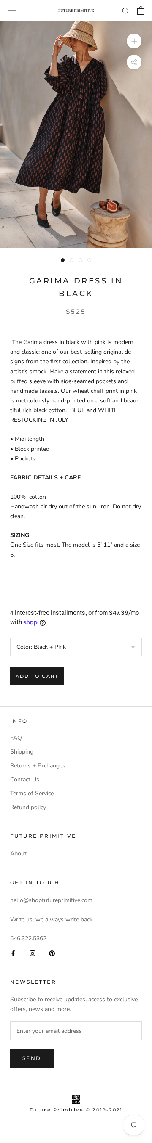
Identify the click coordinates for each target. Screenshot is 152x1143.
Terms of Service (32, 793)
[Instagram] (32, 953)
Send (31, 1058)
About (18, 853)
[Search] (126, 10)
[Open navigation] (12, 11)
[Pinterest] (52, 953)
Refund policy (28, 807)
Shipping (21, 752)
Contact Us (24, 779)
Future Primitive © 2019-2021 (76, 1110)
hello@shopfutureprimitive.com (51, 900)
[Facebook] (13, 953)
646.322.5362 (28, 938)
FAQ (16, 738)
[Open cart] (140, 10)
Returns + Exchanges (37, 766)
